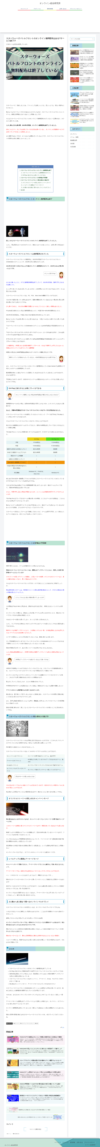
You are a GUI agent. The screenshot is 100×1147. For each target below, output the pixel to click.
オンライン (17, 1023)
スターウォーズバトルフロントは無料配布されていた (37, 172)
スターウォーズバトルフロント (28, 1023)
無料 (37, 1023)
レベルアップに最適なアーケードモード (33, 185)
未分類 (72, 143)
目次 (33, 166)
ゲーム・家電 (74, 137)
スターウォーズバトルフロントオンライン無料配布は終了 (36, 170)
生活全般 (73, 146)
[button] (93, 39)
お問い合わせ (80, 1142)
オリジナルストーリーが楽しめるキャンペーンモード (37, 182)
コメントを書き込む (35, 1129)
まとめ (23, 190)
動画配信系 (10, 1023)
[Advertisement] (50, 22)
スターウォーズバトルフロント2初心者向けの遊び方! (35, 180)
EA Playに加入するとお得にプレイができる (34, 175)
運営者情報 (72, 1142)
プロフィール (65, 1142)
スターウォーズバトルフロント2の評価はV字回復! (34, 177)
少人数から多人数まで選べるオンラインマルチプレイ (37, 187)
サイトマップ (58, 1142)
